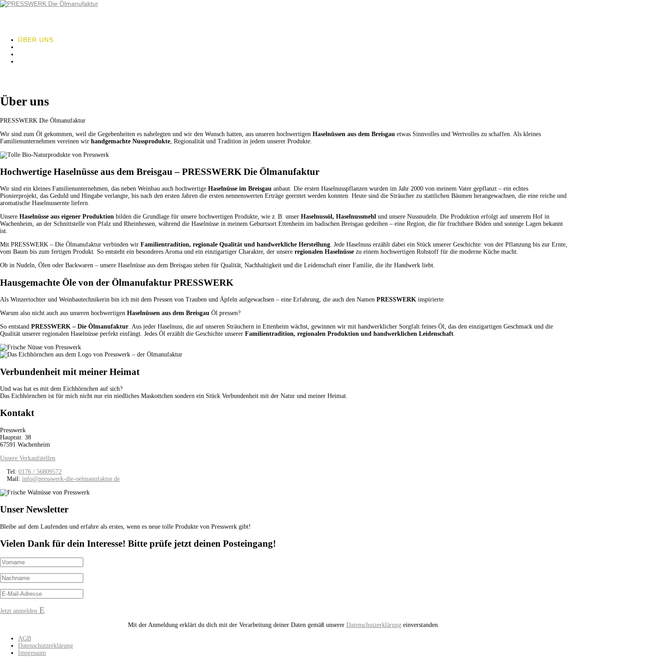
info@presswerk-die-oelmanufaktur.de (71, 479)
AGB (24, 638)
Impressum (32, 652)
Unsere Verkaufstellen (27, 458)
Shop (27, 61)
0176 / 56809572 (40, 471)
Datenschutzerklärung (373, 625)
